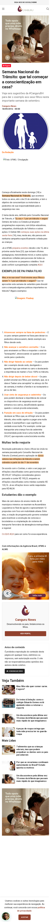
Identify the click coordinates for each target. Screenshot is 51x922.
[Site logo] (25, 8)
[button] (6, 916)
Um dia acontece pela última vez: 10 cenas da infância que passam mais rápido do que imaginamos (32, 718)
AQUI (40, 265)
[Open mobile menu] (3, 8)
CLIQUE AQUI (8, 534)
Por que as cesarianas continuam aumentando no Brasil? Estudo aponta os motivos (32, 765)
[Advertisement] (25, 865)
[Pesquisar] (47, 8)
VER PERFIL (25, 633)
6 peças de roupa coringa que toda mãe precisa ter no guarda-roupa (31, 731)
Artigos (6, 66)
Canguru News (25, 620)
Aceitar (24, 917)
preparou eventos (20, 248)
